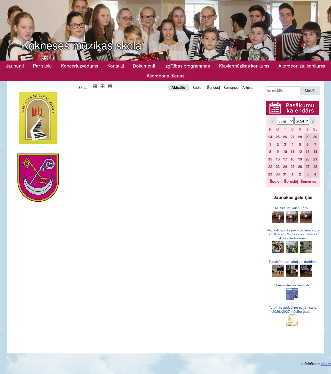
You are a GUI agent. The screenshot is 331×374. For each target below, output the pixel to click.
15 (270, 159)
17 (285, 159)
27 (292, 136)
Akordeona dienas (165, 75)
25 (278, 136)
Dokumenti (144, 65)
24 (270, 136)
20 (307, 159)
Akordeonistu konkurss (301, 65)
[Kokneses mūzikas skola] (38, 118)
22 (270, 166)
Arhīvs (247, 87)
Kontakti (115, 65)
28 (300, 136)
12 (300, 151)
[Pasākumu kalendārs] (292, 104)
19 (300, 159)
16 (278, 159)
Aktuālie (178, 87)
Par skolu (42, 65)
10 (285, 151)
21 (315, 159)
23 (278, 166)
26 (285, 136)
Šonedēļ (213, 87)
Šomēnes (231, 87)
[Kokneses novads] (38, 177)
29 (307, 136)
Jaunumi (15, 65)
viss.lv (326, 363)
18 (292, 159)
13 (307, 151)
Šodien (197, 87)
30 (315, 136)
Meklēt (310, 90)
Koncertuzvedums (79, 65)
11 (292, 151)
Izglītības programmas (187, 65)
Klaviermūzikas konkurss (244, 65)
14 (315, 151)
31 (285, 174)
